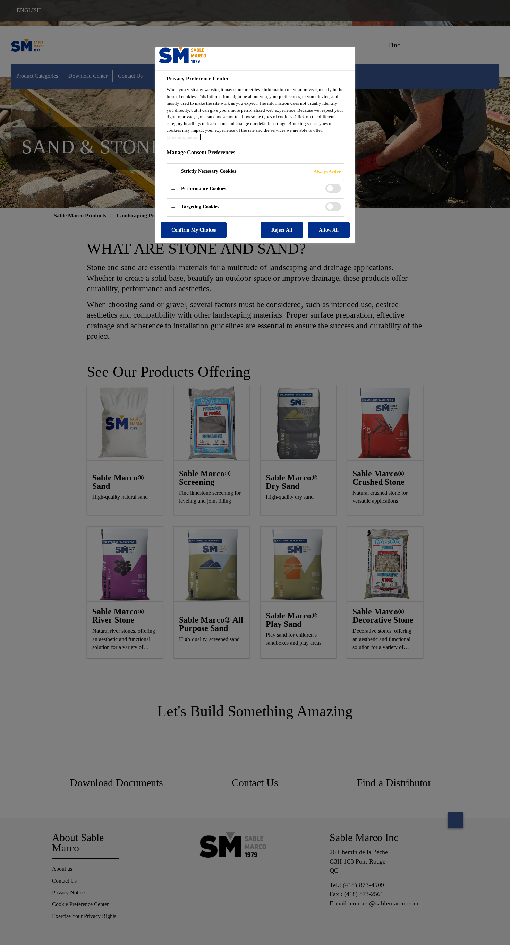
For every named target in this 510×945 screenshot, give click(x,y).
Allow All (329, 230)
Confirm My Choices (193, 230)
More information (183, 137)
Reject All (281, 230)
